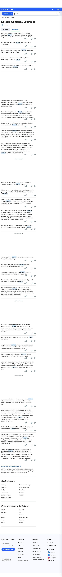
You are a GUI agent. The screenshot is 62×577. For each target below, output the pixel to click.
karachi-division (23, 517)
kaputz (3, 510)
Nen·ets (21, 492)
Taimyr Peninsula (5, 495)
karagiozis (22, 520)
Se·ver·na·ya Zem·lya (25, 485)
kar (20, 512)
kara (2, 515)
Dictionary (20, 542)
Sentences (6, 14)
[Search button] (57, 13)
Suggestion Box (51, 545)
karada (3, 520)
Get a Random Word (8, 549)
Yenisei (21, 495)
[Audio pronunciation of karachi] (2, 25)
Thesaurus (21, 545)
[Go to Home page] (8, 9)
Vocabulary (21, 554)
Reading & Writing (23, 560)
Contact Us (50, 542)
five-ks (3, 490)
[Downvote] (32, 39)
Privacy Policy (36, 545)
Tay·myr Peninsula (6, 497)
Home (2, 17)
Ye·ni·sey (3, 485)
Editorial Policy (37, 548)
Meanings (5, 29)
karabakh (21, 515)
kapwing (21, 510)
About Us (35, 542)
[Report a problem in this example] (35, 39)
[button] (53, 9)
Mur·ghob (21, 490)
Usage (19, 557)
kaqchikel (3, 512)
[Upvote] (26, 39)
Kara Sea (3, 487)
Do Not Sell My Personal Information (38, 558)
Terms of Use (36, 554)
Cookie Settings (37, 551)
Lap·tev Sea (4, 492)
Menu (58, 9)
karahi (2, 522)
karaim (21, 522)
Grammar (20, 551)
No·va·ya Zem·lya (24, 487)
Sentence (7, 17)
